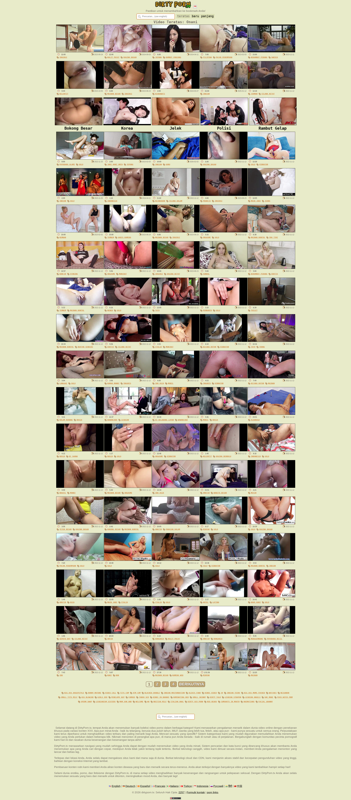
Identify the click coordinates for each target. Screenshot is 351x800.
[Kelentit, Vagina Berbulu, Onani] (223, 450)
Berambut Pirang (259, 57)
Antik (110, 639)
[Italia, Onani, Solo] (175, 596)
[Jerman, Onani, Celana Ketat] (271, 87)
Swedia (274, 57)
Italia (158, 347)
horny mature (94, 693)
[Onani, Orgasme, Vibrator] (175, 450)
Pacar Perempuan (224, 57)
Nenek (110, 310)
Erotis (274, 274)
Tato (157, 310)
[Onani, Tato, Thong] (271, 341)
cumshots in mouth (230, 702)
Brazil (63, 493)
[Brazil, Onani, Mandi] (80, 486)
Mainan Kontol (258, 237)
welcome (139, 702)
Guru (168, 164)
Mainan (271, 383)
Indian (206, 94)
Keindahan (160, 201)
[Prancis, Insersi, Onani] (223, 195)
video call (110, 693)
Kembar (63, 237)
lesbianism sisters (106, 702)
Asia (72, 602)
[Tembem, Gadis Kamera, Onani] (128, 231)
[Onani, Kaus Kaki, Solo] (271, 596)
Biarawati (160, 94)
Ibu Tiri (273, 237)
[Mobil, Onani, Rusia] (223, 413)
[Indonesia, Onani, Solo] (271, 450)
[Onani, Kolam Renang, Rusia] (80, 413)
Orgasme (207, 237)
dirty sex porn (195, 702)
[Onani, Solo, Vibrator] (271, 158)
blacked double (152, 693)
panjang (207, 16)
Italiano (174, 786)
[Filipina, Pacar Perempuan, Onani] (223, 51)
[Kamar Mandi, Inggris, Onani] (128, 377)
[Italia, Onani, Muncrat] (175, 341)
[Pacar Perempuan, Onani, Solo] (80, 559)
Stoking (74, 274)
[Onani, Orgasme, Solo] (223, 231)
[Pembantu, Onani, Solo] (223, 304)
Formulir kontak (196, 792)
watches (273, 693)
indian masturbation (174, 693)
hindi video (211, 693)
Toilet (254, 310)
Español (145, 786)
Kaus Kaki (256, 602)
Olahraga (255, 420)
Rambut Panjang (173, 57)
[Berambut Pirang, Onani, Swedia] (271, 51)
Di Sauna (73, 456)
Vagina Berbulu (223, 456)
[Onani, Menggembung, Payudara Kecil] (271, 632)
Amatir (206, 493)
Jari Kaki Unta (115, 164)
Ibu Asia (159, 383)
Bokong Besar (114, 529)
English (116, 786)
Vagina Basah (130, 57)
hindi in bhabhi (161, 697)
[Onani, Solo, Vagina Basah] (271, 523)
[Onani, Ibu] (80, 669)
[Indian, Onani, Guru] (175, 158)
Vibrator (263, 164)
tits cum (124, 693)
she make (268, 697)
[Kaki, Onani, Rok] (128, 669)
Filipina (207, 57)
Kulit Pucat (113, 57)
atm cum (137, 693)
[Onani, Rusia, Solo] (128, 450)
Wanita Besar (220, 493)
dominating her (181, 697)
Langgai (63, 383)
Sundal (206, 274)
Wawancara (112, 420)
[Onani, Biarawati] (175, 87)
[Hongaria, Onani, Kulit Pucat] (175, 632)
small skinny (199, 697)
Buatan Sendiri (85, 347)
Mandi (73, 493)
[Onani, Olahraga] (271, 413)
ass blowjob (87, 697)
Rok (117, 675)
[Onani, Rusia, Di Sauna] (80, 450)
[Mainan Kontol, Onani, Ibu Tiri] (271, 231)
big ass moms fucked (254, 693)
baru (195, 16)
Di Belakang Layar (164, 420)
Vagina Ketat (173, 274)
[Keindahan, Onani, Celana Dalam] (175, 195)
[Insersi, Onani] (80, 51)
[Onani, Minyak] (223, 669)
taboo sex (144, 697)
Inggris (127, 383)
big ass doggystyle (74, 693)
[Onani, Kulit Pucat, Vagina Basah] (128, 51)
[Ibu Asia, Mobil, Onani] (175, 377)
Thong (262, 347)
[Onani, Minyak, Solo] (223, 523)
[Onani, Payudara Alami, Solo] (80, 158)
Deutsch (130, 786)
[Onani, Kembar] (80, 231)
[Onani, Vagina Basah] (223, 158)
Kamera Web (177, 675)
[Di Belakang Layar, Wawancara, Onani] (175, 413)
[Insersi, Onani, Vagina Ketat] (175, 268)
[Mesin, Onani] (271, 486)
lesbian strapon (233, 697)
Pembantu (207, 310)
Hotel (206, 602)
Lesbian (125, 420)
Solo (81, 164)
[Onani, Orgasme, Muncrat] (128, 268)
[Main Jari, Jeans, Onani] (271, 195)
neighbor (285, 693)
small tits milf (69, 697)
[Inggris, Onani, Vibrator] (223, 377)
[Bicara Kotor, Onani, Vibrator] (223, 341)
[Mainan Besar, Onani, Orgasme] (128, 486)
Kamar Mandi (113, 383)
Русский (218, 786)
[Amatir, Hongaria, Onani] (223, 632)
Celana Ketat (268, 94)
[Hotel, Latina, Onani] (223, 596)
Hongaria (159, 639)
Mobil (170, 383)
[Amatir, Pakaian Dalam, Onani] (175, 523)
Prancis (207, 201)
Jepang (158, 57)
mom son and (126, 702)
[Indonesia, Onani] (128, 195)
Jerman (254, 94)
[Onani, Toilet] (271, 304)
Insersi (63, 57)
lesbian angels (253, 697)
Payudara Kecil (274, 639)
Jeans (267, 201)
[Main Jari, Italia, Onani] (128, 596)
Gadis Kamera (124, 237)
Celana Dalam (175, 201)
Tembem (110, 237)
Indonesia (112, 201)
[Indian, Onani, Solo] (80, 195)
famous (131, 697)
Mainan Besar (114, 94)
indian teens (233, 693)
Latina (216, 602)
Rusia (79, 420)
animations (249, 702)
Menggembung (257, 639)
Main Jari (256, 201)
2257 (182, 792)
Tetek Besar (66, 529)
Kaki (109, 675)
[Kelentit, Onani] (80, 87)
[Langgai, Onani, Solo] (80, 377)
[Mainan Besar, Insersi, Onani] (128, 87)
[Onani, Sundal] (223, 268)
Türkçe (188, 786)
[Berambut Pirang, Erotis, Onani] (271, 268)
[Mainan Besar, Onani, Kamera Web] (175, 669)
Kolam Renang (66, 420)
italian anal (177, 702)
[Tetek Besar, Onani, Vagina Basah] (80, 523)
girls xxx (102, 697)
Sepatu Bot (65, 639)
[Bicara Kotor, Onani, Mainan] (271, 377)
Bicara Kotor (209, 347)
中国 (239, 786)
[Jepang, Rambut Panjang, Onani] (175, 51)
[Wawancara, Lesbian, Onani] (128, 413)
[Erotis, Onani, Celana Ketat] (128, 341)
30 (222, 693)
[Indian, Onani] (223, 87)
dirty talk (215, 697)
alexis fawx (195, 693)
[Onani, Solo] (128, 559)
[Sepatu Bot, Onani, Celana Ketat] (80, 632)
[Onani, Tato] (175, 304)
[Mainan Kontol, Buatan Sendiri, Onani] (80, 341)
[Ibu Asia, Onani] (175, 486)
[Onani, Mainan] (271, 669)
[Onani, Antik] (128, 632)
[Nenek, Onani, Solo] (128, 304)
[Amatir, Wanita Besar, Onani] (223, 486)
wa (148, 702)
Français (160, 786)
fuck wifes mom (285, 697)
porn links (212, 792)
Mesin (253, 493)
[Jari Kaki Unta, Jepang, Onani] (128, 158)
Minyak (206, 529)
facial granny (265, 702)
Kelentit (64, 94)
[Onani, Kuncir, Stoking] (80, 268)
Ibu (61, 675)
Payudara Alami (67, 164)
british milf (160, 702)
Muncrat (123, 274)
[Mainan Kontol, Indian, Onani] (271, 559)
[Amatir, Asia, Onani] (80, 596)
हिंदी (230, 786)
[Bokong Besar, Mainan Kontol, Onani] (128, 523)
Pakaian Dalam (173, 529)
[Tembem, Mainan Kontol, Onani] (80, 304)
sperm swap (86, 702)
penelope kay (117, 697)
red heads (212, 702)
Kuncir (63, 274)
